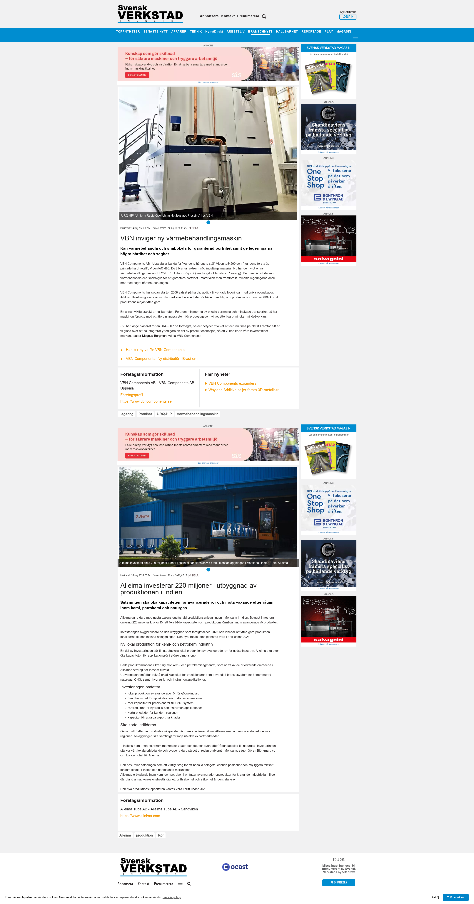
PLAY (329, 31)
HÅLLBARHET (287, 31)
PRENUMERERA (339, 882)
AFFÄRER (179, 31)
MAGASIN (343, 31)
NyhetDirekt (214, 31)
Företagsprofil (131, 395)
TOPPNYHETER (128, 31)
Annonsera (209, 16)
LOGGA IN (348, 17)
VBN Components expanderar (233, 383)
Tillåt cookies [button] (455, 897)
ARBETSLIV (236, 31)
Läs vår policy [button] (172, 897)
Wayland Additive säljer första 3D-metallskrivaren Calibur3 (246, 390)
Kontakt (228, 16)
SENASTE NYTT (155, 31)
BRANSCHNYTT (260, 31)
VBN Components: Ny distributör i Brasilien (161, 359)
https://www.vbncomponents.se (146, 401)
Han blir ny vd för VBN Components (155, 350)
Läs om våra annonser (208, 82)
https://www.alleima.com (140, 816)
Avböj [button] (435, 897)
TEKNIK (196, 31)
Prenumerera (248, 16)
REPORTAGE (311, 31)
